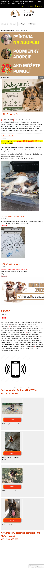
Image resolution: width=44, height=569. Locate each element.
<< (15, 386)
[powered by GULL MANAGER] (36, 565)
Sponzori (40, 6)
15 (25, 386)
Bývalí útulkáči (31, 24)
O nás (24, 6)
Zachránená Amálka (7, 134)
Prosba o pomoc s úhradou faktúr (12, 215)
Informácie (4, 24)
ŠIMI (12, 418)
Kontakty (31, 6)
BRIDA (12, 452)
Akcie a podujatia (21, 30)
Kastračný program (7, 30)
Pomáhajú (13, 24)
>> (28, 386)
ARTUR (12, 519)
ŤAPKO (12, 486)
